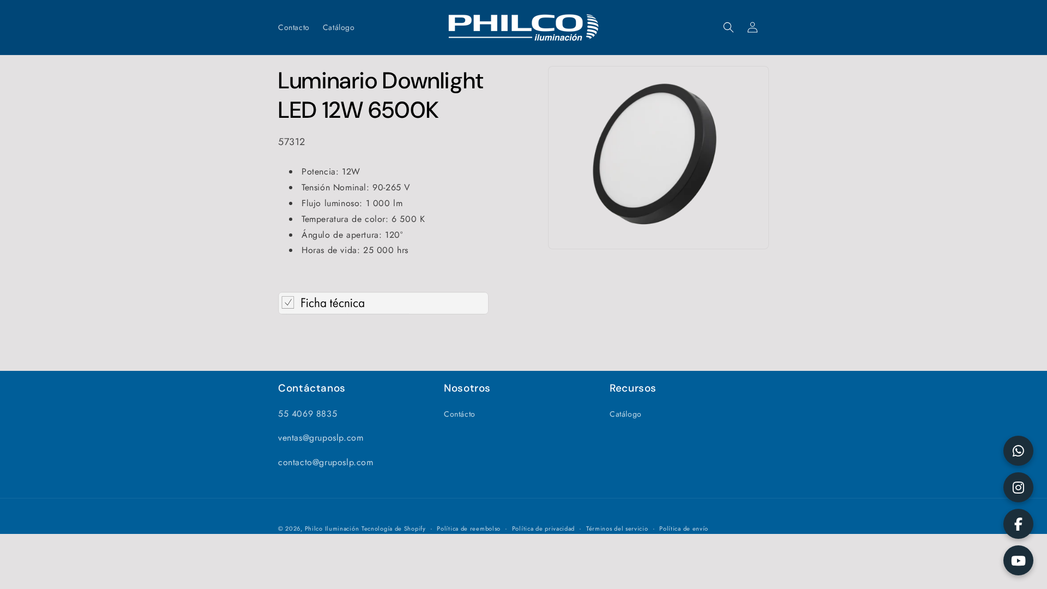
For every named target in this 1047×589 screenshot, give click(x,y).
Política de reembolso (469, 528)
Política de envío (683, 528)
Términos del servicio (617, 528)
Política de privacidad (543, 528)
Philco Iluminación (332, 528)
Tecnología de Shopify (394, 528)
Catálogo (626, 413)
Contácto (460, 413)
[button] (729, 27)
